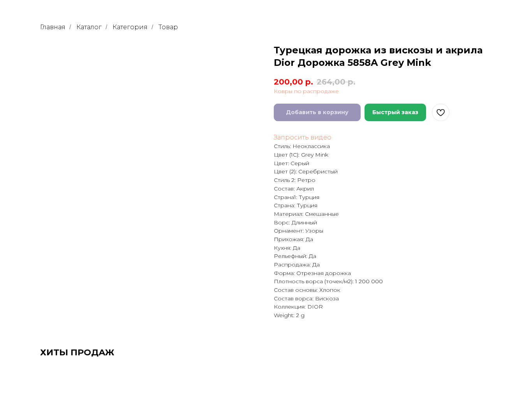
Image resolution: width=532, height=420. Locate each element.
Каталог (89, 27)
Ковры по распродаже (306, 91)
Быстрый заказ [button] (395, 112)
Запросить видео (302, 137)
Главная (52, 27)
